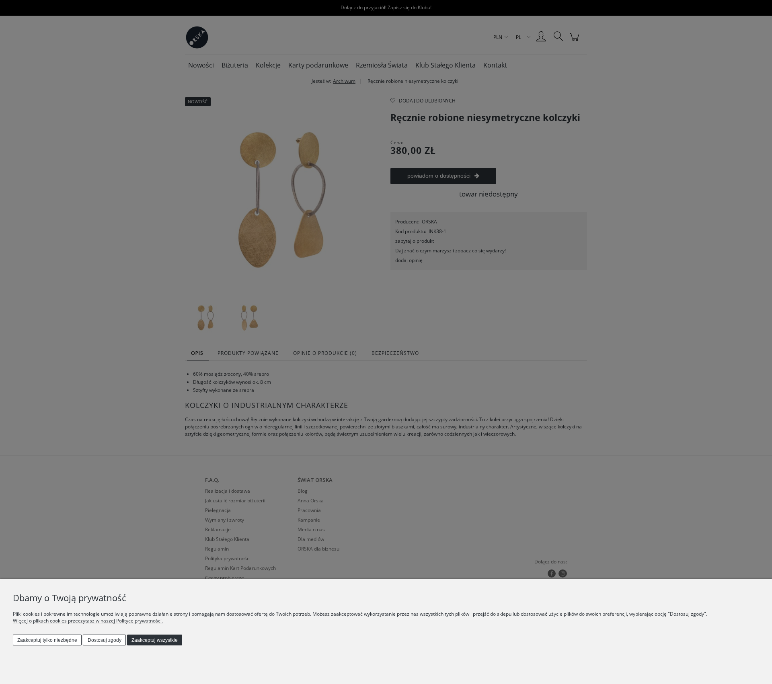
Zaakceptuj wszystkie (154, 640)
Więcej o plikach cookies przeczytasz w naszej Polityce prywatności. (88, 620)
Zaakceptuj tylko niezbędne (47, 640)
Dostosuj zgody (104, 640)
